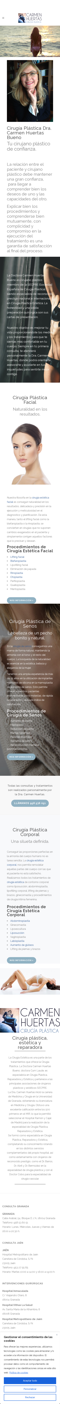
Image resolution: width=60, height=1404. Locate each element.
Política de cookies (18, 1372)
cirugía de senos (22, 646)
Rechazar (30, 1397)
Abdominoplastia (20, 920)
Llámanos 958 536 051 (30, 803)
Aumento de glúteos (22, 945)
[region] (30, 1368)
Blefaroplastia (18, 560)
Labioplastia (17, 941)
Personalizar (30, 1389)
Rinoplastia (16, 573)
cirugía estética (15, 882)
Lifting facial (17, 556)
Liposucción (17, 932)
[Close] (57, 1334)
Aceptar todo (30, 1380)
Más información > (21, 600)
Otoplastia (16, 577)
